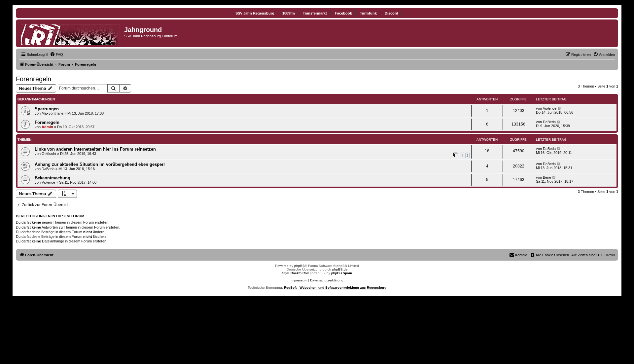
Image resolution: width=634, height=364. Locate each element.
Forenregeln (33, 79)
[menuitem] (56, 54)
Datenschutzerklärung (326, 280)
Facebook (343, 13)
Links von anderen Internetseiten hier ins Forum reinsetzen (95, 149)
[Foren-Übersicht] (71, 33)
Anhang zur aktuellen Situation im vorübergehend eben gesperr (100, 164)
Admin (47, 127)
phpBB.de (340, 269)
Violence (549, 108)
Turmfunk (368, 13)
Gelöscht (49, 154)
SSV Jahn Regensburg (254, 13)
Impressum (299, 280)
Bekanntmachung (52, 177)
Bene (547, 177)
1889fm (288, 13)
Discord (391, 13)
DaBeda (549, 122)
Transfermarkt (315, 13)
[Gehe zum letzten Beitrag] (559, 108)
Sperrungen (47, 108)
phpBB (299, 266)
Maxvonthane (52, 113)
